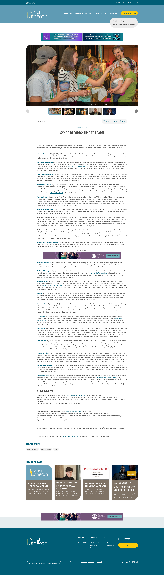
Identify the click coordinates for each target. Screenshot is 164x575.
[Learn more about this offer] (82, 40)
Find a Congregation (109, 545)
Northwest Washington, (44, 271)
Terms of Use (84, 562)
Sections (68, 13)
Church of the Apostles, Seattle (99, 273)
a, (42, 197)
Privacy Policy (91, 562)
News (55, 449)
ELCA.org (105, 542)
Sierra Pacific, (41, 328)
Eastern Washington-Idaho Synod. (76, 395)
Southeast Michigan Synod (71, 436)
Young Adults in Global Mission (106, 378)
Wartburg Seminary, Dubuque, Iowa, (79, 166)
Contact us (93, 548)
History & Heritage (32, 449)
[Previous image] (27, 111)
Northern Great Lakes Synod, (74, 411)
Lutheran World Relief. (56, 193)
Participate (101, 13)
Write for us (93, 545)
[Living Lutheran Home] (36, 14)
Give (118, 3)
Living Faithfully (82, 128)
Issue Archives (82, 542)
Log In (129, 3)
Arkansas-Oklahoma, (43, 154)
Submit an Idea (94, 542)
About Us (113, 13)
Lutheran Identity (46, 449)
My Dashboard (129, 13)
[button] (137, 2)
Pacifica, (39, 293)
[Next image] (136, 111)
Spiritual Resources (83, 13)
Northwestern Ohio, (43, 281)
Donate (128, 545)
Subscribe (128, 539)
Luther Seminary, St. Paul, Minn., (53, 285)
